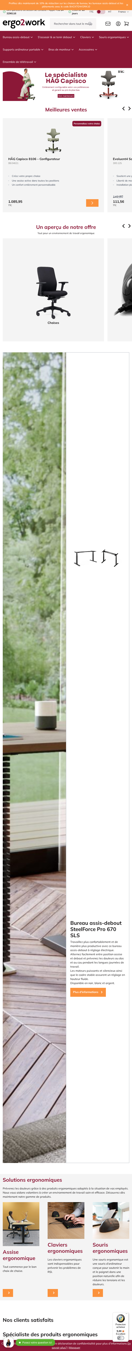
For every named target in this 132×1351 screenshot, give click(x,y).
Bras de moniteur (59, 49)
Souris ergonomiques (112, 37)
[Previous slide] (123, 108)
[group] (53, 165)
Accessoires (86, 49)
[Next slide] (129, 108)
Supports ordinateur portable (21, 49)
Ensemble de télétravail (18, 62)
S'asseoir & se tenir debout (55, 37)
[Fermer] (127, 5)
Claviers (85, 37)
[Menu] (126, 1314)
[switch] (120, 1338)
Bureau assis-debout (16, 37)
